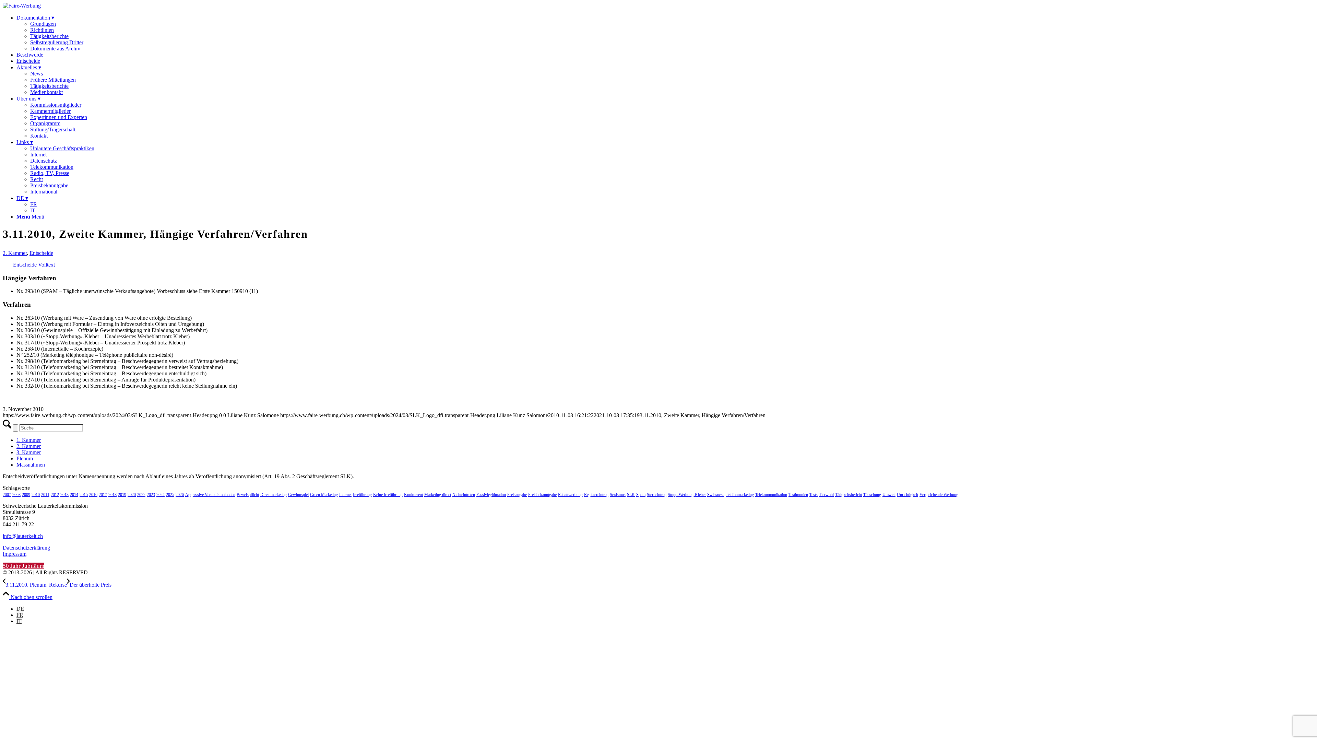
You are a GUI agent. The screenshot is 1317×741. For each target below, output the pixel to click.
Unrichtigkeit (907, 494)
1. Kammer (28, 440)
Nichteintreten (463, 494)
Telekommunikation (771, 494)
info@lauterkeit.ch (23, 536)
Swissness (715, 494)
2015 (84, 494)
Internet (345, 494)
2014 (74, 494)
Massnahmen (30, 465)
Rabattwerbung (570, 494)
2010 (36, 494)
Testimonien (798, 494)
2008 (16, 494)
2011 (45, 494)
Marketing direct (437, 494)
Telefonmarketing (740, 494)
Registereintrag (596, 494)
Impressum (14, 554)
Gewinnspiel (298, 494)
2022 (141, 494)
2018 (112, 494)
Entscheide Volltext (34, 265)
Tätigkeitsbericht (848, 494)
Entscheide (41, 253)
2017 (103, 494)
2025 (170, 494)
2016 (93, 494)
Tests (813, 494)
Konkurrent (413, 494)
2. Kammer (15, 253)
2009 (26, 494)
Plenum (24, 458)
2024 (160, 494)
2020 (132, 494)
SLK (631, 494)
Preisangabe (517, 494)
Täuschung (872, 494)
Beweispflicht (248, 494)
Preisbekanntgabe (542, 494)
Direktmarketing (273, 494)
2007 (7, 494)
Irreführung (362, 494)
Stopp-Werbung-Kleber (687, 494)
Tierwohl (826, 494)
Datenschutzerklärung (26, 548)
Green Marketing (324, 494)
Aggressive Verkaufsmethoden (210, 494)
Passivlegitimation (491, 494)
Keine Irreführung (388, 494)
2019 (122, 494)
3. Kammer (28, 452)
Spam (640, 494)
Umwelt (888, 494)
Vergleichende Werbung (938, 494)
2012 (55, 494)
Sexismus (618, 494)
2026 (180, 494)
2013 (64, 494)
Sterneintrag (656, 494)
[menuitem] (665, 33)
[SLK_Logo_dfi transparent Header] (22, 6)
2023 (151, 494)
